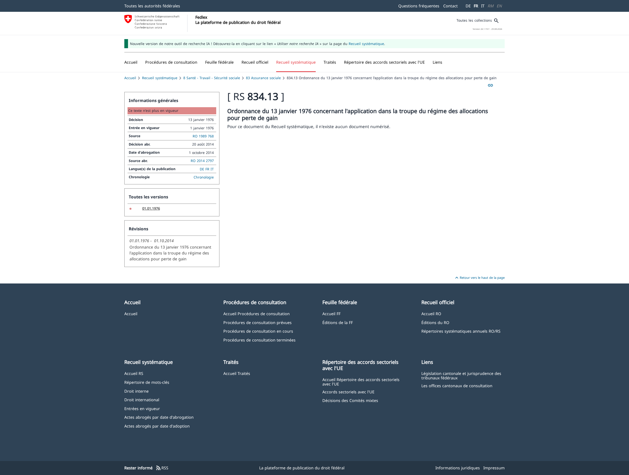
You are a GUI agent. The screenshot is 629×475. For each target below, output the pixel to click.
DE (468, 6)
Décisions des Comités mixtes (350, 400)
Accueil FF (331, 313)
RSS (162, 468)
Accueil (130, 77)
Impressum (494, 468)
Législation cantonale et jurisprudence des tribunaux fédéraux (461, 375)
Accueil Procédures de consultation (256, 313)
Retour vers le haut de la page (479, 278)
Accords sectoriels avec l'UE (348, 391)
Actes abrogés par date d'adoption (157, 426)
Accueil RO (431, 313)
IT (483, 6)
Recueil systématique (366, 43)
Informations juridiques (457, 468)
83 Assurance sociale (263, 77)
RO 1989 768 (203, 136)
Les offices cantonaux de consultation (456, 385)
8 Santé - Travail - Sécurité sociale (211, 77)
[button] (171, 62)
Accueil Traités (236, 373)
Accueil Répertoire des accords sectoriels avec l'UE (361, 381)
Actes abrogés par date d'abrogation (159, 417)
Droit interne (136, 391)
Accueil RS (133, 373)
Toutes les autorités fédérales (152, 6)
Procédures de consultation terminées (259, 339)
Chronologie (204, 177)
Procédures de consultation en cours (258, 331)
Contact (450, 6)
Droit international (141, 399)
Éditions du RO (435, 322)
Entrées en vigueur (142, 408)
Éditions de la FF (337, 322)
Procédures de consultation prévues (257, 322)
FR (476, 6)
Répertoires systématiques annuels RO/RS (460, 331)
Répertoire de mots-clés (146, 382)
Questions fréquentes (418, 6)
